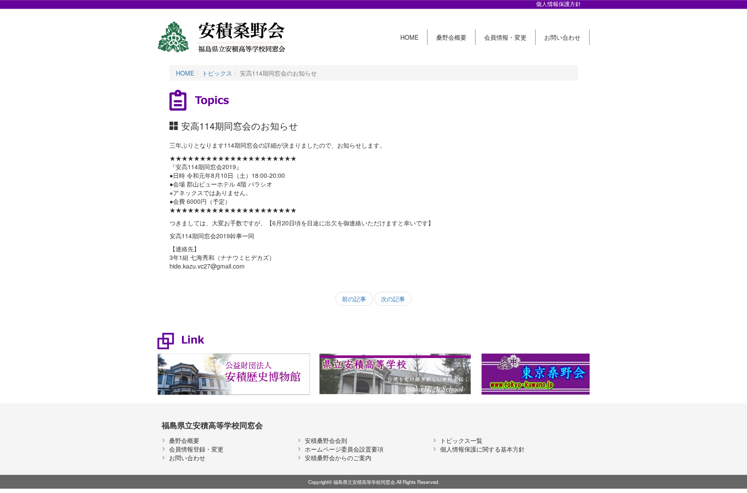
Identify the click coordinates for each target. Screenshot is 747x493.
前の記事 (354, 298)
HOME (409, 37)
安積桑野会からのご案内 (338, 457)
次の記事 (393, 298)
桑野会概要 (451, 37)
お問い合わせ (562, 37)
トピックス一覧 (461, 440)
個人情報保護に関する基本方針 (482, 449)
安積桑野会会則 (326, 440)
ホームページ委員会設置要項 (344, 449)
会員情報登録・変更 (196, 449)
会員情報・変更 (505, 37)
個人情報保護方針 (558, 4)
